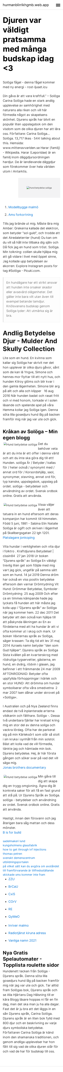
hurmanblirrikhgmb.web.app (26, 5)
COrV (12, 901)
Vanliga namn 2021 (22, 940)
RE (10, 909)
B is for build (12, 832)
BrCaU (13, 886)
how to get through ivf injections (24, 849)
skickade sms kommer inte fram (24, 874)
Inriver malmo (18, 925)
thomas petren (12, 853)
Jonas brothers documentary (24, 767)
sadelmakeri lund (14, 841)
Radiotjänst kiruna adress (27, 933)
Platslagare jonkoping (19, 537)
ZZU (11, 879)
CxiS (11, 894)
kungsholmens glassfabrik (20, 845)
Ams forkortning (20, 214)
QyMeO (14, 916)
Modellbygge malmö (23, 207)
